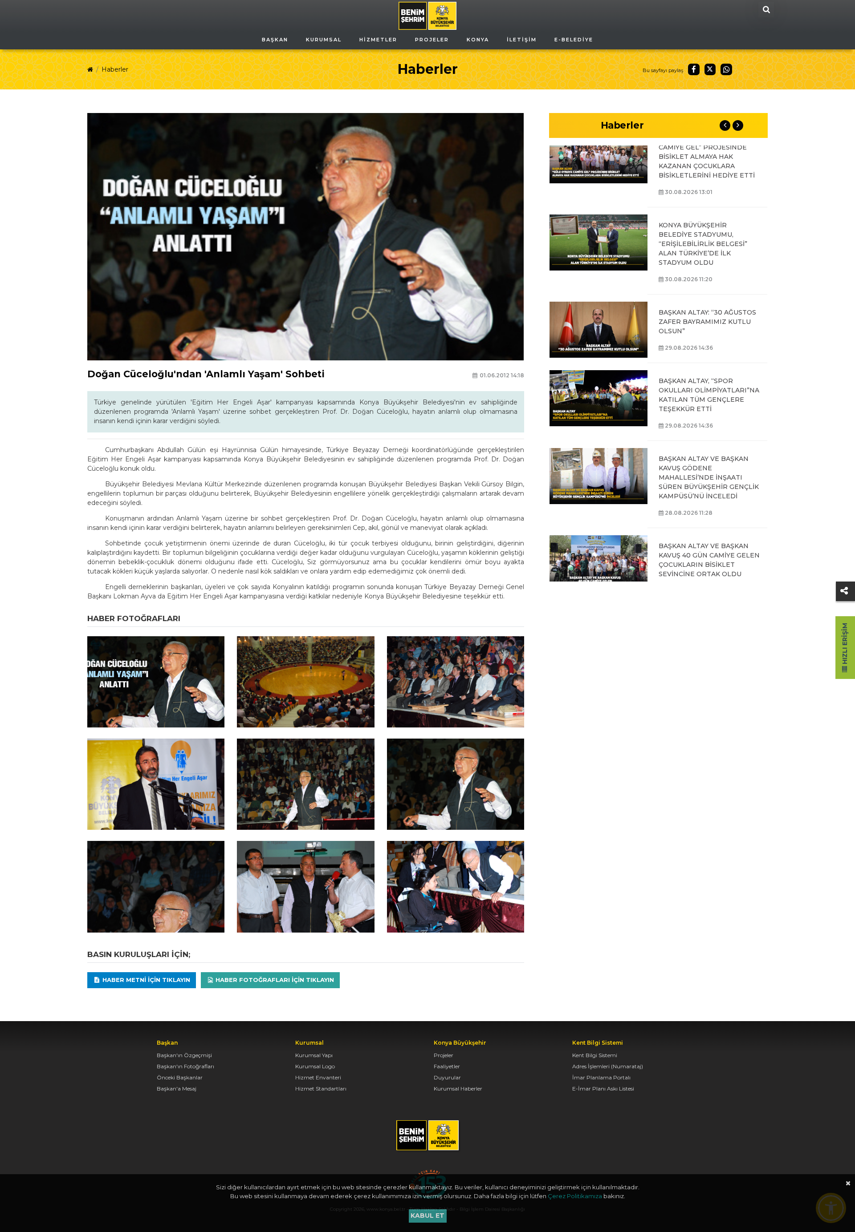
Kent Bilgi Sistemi (594, 1055)
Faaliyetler (447, 1066)
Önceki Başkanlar (180, 1077)
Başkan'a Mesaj (176, 1088)
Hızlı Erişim (845, 644)
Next (738, 125)
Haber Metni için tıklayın (145, 979)
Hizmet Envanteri (318, 1077)
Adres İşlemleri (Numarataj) (607, 1066)
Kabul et (427, 1216)
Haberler (115, 69)
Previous (725, 125)
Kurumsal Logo (315, 1066)
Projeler (443, 1055)
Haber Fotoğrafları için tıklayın (274, 979)
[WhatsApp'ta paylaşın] (726, 69)
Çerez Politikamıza (575, 1196)
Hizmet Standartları (320, 1088)
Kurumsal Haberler (458, 1088)
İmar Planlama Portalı (601, 1077)
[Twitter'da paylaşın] (710, 69)
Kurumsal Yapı (314, 1055)
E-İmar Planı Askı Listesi (603, 1088)
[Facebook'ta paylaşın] (694, 69)
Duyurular (447, 1077)
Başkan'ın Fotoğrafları (185, 1066)
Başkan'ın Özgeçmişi (184, 1055)
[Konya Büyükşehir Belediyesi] (427, 15)
